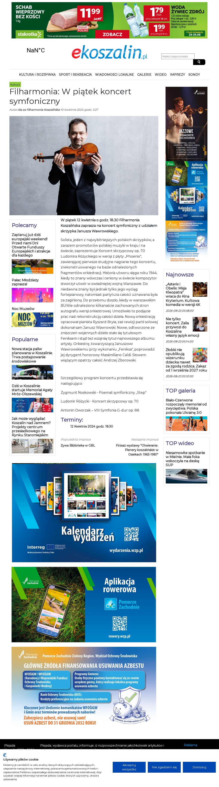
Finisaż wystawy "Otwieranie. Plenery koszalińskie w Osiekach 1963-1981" (137, 450)
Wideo (161, 75)
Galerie (144, 75)
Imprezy (177, 75)
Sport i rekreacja (75, 75)
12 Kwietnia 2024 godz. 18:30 (91, 426)
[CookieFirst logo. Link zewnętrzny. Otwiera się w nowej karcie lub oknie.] (4, 755)
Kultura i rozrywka (37, 75)
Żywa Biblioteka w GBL (78, 445)
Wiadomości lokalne (114, 75)
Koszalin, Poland (36, 50)
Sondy (194, 75)
